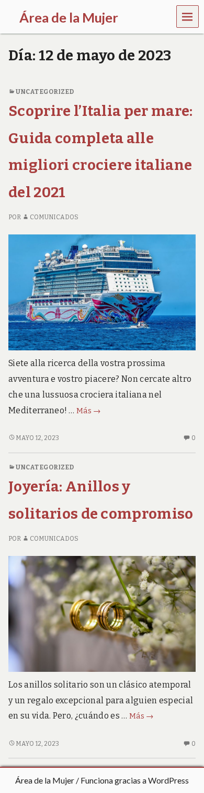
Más (88, 410)
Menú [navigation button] (188, 16)
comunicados (54, 217)
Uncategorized (45, 91)
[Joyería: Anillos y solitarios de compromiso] (102, 613)
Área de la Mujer (44, 780)
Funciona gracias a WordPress (135, 780)
